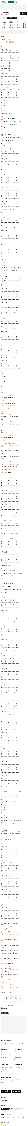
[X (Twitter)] (24, 1117)
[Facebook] (13, 1117)
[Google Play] (6, 1091)
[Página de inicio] (4, 2)
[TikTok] (19, 1117)
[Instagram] (8, 1117)
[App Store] (16, 1091)
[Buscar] (16, 2)
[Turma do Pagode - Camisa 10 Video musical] (23, 13)
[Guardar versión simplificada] (16, 18)
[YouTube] (3, 1117)
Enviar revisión (4, 1008)
